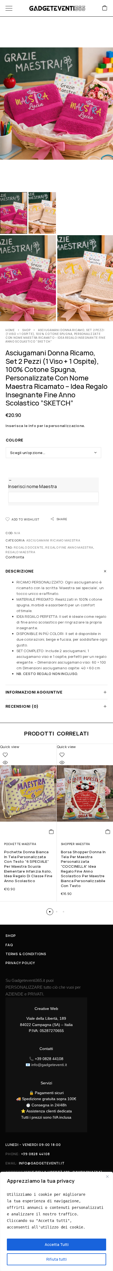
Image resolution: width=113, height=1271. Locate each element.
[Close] (107, 1176)
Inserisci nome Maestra (32, 486)
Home (10, 330)
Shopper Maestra (75, 844)
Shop (26, 330)
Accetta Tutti (57, 1244)
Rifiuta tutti (56, 1259)
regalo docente (29, 547)
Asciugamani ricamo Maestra (53, 540)
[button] (51, 832)
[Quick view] (5, 762)
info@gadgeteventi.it (49, 1065)
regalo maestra (20, 552)
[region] (56, 1221)
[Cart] (105, 8)
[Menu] (9, 8)
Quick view (9, 746)
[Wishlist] (5, 754)
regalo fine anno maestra (69, 547)
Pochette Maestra (20, 844)
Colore (14, 440)
